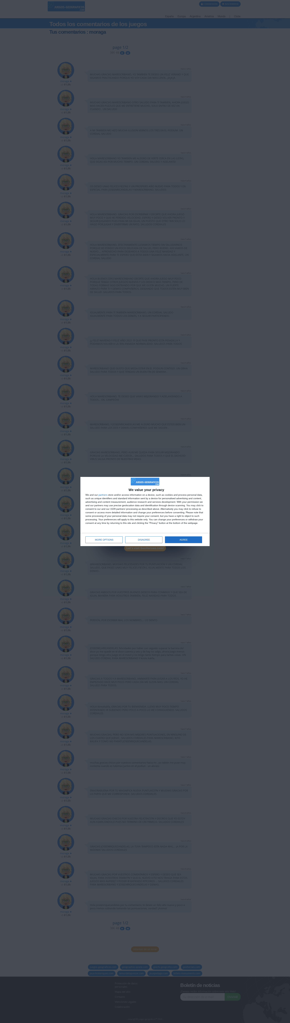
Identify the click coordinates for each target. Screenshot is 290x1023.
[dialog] (145, 511)
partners (103, 495)
